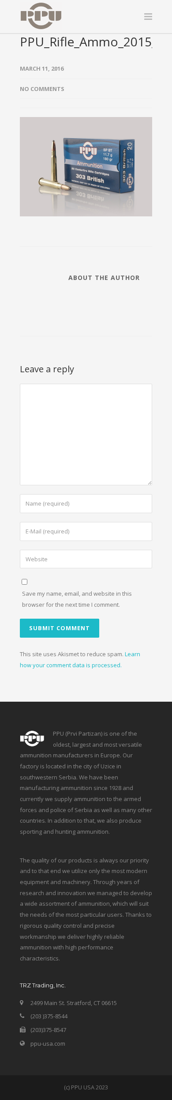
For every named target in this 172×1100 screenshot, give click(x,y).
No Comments (42, 89)
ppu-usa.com (47, 1043)
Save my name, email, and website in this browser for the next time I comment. (77, 599)
